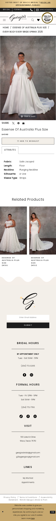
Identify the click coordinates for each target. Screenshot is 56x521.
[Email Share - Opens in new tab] (23, 123)
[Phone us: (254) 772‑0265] (32, 10)
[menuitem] (6, 10)
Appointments (28, 482)
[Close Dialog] (3, 512)
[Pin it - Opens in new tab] (18, 123)
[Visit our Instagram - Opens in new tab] (31, 375)
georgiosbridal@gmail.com (28, 453)
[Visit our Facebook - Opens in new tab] (24, 375)
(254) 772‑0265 (28, 366)
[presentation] (13, 230)
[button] (4, 20)
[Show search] (33, 20)
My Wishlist (28, 478)
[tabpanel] (28, 78)
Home (6, 28)
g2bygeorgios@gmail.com (28, 457)
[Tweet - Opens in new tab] (13, 123)
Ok (52, 512)
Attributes (10, 150)
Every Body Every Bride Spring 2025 (23, 32)
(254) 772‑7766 (28, 407)
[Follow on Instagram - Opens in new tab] (35, 416)
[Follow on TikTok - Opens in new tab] (21, 416)
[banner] (17, 17)
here (33, 518)
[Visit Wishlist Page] (38, 20)
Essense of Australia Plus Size (30, 28)
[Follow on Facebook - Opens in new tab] (28, 416)
